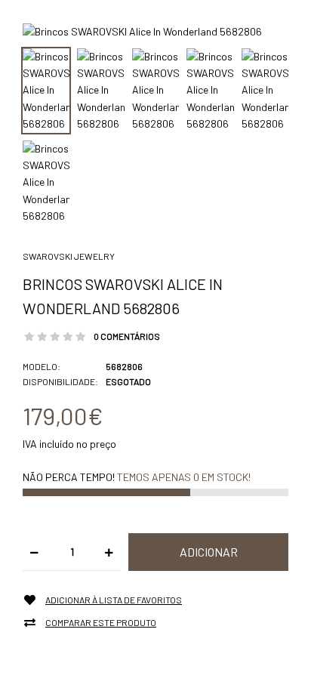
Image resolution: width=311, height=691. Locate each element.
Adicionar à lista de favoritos (113, 599)
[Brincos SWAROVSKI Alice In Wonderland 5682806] (142, 30)
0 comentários (127, 336)
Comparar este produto (100, 622)
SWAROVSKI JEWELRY (69, 256)
